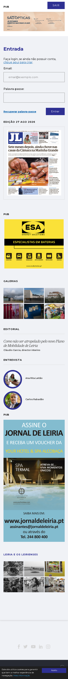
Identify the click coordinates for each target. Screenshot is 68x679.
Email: (7, 68)
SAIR (56, 5)
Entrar (55, 111)
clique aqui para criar (18, 62)
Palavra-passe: (13, 89)
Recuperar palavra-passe (19, 111)
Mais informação (21, 675)
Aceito (54, 670)
